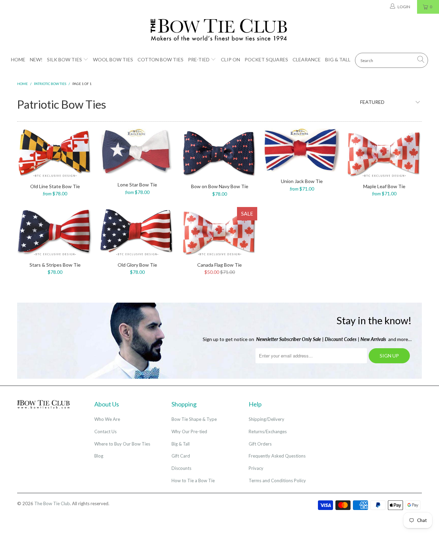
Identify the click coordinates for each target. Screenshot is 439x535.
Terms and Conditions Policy (277, 480)
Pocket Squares (266, 59)
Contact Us (105, 431)
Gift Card (180, 456)
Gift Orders (260, 444)
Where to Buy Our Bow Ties (122, 444)
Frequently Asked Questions (277, 456)
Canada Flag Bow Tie (219, 231)
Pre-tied (199, 59)
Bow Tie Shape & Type (194, 419)
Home (18, 59)
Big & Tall (338, 59)
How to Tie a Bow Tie (193, 480)
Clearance (307, 59)
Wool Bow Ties (113, 59)
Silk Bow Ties (64, 59)
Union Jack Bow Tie (302, 150)
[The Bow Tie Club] (219, 30)
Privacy (256, 468)
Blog (98, 456)
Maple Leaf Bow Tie (384, 153)
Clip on (230, 59)
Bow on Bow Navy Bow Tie (219, 153)
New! (36, 59)
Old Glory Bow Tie (137, 231)
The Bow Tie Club (52, 503)
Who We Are (107, 419)
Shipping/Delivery (266, 419)
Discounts (181, 468)
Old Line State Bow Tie (55, 153)
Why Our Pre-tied (189, 431)
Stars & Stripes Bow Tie (55, 231)
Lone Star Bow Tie (137, 152)
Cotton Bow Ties (160, 59)
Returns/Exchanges (268, 431)
